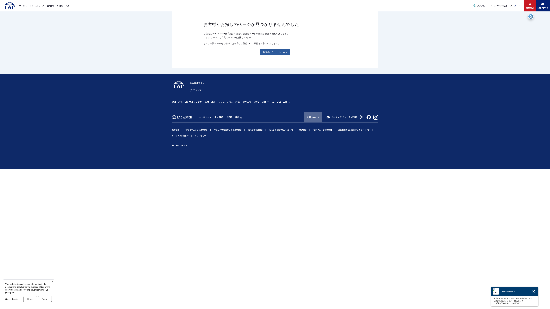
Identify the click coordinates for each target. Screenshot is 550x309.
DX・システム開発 (281, 101)
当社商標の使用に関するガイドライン (354, 129)
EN (515, 5)
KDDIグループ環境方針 (322, 129)
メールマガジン (338, 117)
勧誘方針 (303, 129)
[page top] (545, 303)
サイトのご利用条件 (180, 136)
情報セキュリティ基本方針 (196, 129)
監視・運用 (210, 101)
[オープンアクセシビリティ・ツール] (531, 16)
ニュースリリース (37, 5)
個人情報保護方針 (255, 129)
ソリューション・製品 (229, 101)
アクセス (197, 90)
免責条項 (175, 129)
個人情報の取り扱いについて (281, 129)
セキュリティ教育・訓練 (254, 101)
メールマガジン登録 (498, 5)
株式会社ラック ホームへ (275, 52)
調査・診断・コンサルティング (187, 101)
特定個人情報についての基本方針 (228, 129)
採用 (67, 5)
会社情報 (50, 5)
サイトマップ (200, 136)
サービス (23, 5)
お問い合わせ (313, 117)
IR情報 (60, 5)
